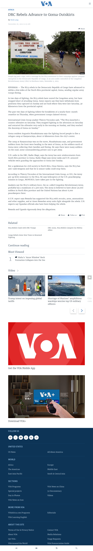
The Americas (14, 469)
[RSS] (31, 437)
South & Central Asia (56, 474)
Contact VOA (52, 530)
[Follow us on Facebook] (10, 437)
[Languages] (56, 548)
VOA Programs (14, 487)
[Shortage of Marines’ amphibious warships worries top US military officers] (66, 285)
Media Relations (54, 534)
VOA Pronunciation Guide (58, 543)
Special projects (15, 491)
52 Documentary (54, 491)
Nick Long (14, 20)
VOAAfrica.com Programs (19, 513)
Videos (50, 495)
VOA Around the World (18, 543)
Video (11, 270)
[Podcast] (36, 437)
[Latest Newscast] (16, 548)
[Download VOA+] (46, 396)
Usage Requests (54, 539)
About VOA (12, 534)
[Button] (81, 28)
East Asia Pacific (15, 474)
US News (12, 452)
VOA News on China (55, 487)
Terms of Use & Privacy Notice (21, 530)
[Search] (76, 548)
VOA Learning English (17, 517)
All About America (55, 452)
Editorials (51, 513)
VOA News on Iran (16, 500)
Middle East (52, 469)
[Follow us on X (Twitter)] (15, 437)
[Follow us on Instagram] (26, 437)
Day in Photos (14, 495)
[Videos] (36, 548)
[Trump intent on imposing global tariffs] (26, 285)
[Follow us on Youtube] (21, 437)
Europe (50, 465)
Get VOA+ (12, 539)
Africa (11, 10)
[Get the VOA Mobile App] (46, 343)
